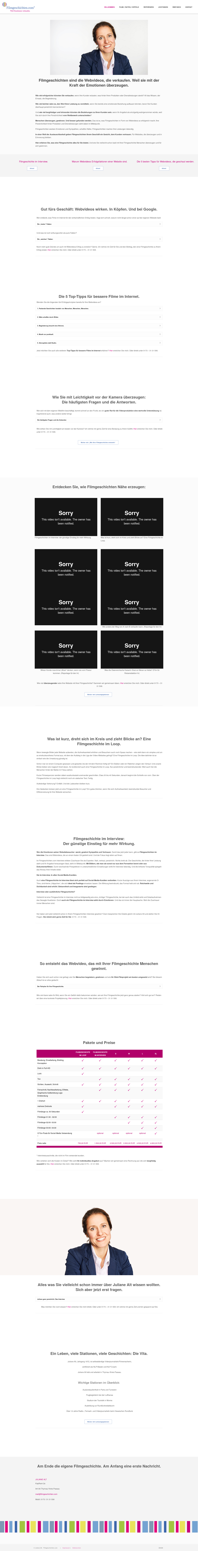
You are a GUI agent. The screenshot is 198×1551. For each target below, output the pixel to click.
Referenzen (149, 7)
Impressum (66, 1548)
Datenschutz (77, 1548)
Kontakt (188, 7)
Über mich (176, 7)
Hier (49, 250)
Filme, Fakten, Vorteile (129, 7)
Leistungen (163, 7)
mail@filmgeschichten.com (46, 1494)
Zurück (161, 1548)
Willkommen (109, 7)
